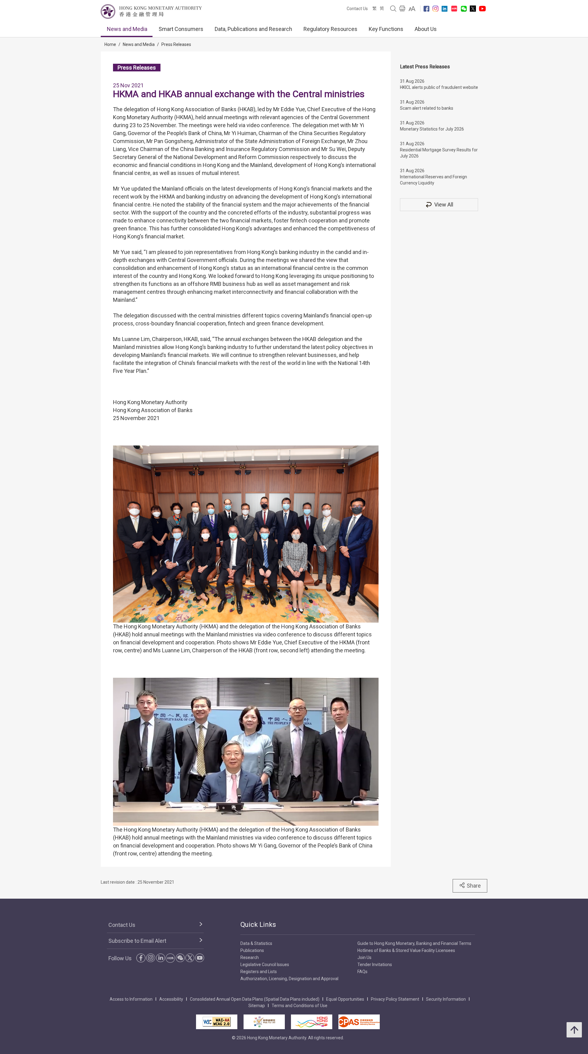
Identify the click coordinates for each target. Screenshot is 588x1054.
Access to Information (131, 999)
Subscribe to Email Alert (137, 941)
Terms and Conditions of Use (299, 1005)
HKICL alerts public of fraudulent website (439, 87)
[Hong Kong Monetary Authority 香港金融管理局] (151, 11)
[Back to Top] (574, 1029)
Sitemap (256, 1005)
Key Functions (386, 29)
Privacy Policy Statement (395, 999)
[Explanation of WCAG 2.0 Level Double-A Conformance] (216, 1021)
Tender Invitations (374, 964)
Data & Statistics (256, 943)
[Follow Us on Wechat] (464, 9)
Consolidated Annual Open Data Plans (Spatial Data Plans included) (254, 999)
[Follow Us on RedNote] (454, 8)
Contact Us (357, 8)
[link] (412, 9)
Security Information (446, 999)
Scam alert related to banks (426, 108)
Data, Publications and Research (253, 29)
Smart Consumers (181, 29)
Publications (252, 950)
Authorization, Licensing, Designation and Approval (289, 978)
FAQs (362, 971)
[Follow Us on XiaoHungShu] (170, 958)
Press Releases (176, 44)
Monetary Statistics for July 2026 (432, 129)
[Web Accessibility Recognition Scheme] (264, 1021)
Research (249, 957)
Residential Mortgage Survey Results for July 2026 (439, 152)
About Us (426, 29)
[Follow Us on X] (473, 9)
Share (474, 885)
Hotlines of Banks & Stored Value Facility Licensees (406, 950)
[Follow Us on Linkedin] (444, 9)
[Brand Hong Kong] (311, 1021)
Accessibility (171, 999)
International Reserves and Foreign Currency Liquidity (433, 179)
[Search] (393, 9)
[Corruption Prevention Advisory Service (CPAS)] (359, 1021)
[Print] (402, 9)
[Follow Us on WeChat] (180, 958)
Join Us (364, 957)
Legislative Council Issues (264, 964)
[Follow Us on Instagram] (435, 9)
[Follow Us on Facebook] (426, 9)
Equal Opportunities (345, 999)
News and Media (127, 29)
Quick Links (258, 924)
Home (110, 44)
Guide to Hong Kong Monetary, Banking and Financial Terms (414, 943)
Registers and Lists (258, 971)
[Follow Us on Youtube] (482, 8)
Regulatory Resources (330, 29)
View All (443, 204)
